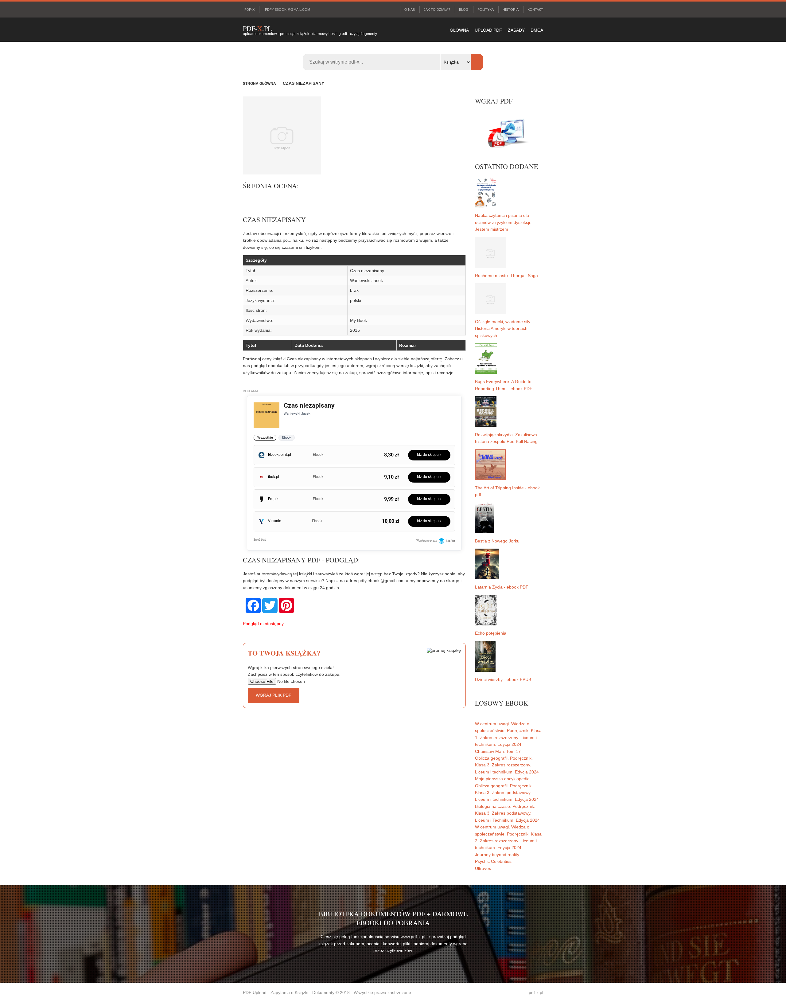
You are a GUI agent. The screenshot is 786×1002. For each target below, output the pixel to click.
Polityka (485, 9)
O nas (409, 9)
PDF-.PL (257, 28)
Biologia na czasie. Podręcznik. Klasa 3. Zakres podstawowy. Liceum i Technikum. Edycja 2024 (507, 813)
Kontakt (535, 9)
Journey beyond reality (497, 854)
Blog (464, 9)
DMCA (537, 30)
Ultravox (483, 868)
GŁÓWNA (459, 30)
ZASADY (516, 30)
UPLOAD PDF (488, 30)
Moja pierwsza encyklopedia (502, 778)
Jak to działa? (437, 9)
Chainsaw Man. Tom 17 (498, 751)
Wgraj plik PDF (273, 695)
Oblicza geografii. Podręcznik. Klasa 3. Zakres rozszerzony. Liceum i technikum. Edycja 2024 (507, 765)
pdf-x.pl (536, 992)
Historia (511, 9)
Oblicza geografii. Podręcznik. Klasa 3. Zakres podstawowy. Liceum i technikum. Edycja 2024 (507, 792)
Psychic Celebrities (493, 861)
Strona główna (259, 83)
